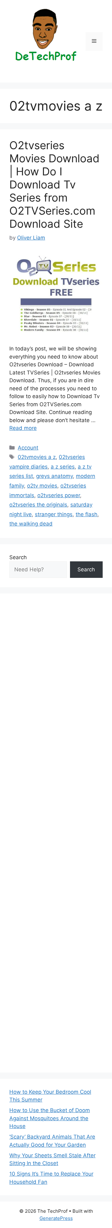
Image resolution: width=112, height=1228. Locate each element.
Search (18, 557)
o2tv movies (42, 486)
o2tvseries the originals (38, 505)
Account (28, 448)
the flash (86, 514)
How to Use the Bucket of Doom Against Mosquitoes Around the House (49, 1118)
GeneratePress (56, 1218)
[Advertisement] (56, 833)
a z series (63, 467)
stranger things (53, 514)
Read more (23, 428)
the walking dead (31, 524)
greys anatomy (54, 476)
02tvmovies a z (37, 457)
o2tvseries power (58, 495)
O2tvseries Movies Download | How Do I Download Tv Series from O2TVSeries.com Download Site (54, 184)
